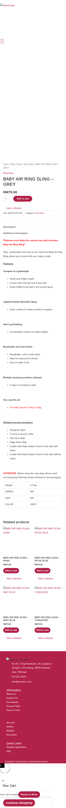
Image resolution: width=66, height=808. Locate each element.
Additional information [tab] (15, 233)
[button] (4, 12)
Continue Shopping (19, 802)
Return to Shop (29, 794)
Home (6, 164)
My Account (13, 718)
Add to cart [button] (11, 570)
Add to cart (23, 198)
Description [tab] (9, 227)
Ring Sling (28, 164)
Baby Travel (16, 164)
